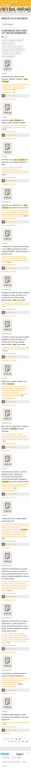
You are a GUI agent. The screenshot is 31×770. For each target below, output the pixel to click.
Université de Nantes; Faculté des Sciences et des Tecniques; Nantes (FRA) (15, 348)
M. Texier (4, 582)
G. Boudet (5, 387)
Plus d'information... (10, 92)
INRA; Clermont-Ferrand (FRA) (19, 679)
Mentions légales (16, 757)
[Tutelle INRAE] (8, 754)
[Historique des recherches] (12, 1)
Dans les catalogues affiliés (10, 27)
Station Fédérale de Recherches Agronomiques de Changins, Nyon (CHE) (15, 525)
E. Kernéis (5, 84)
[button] (3, 95)
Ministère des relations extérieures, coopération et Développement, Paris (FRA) (13, 392)
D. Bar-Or (9, 488)
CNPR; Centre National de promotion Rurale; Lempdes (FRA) (13, 635)
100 (23, 741)
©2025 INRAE (6, 757)
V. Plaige (4, 722)
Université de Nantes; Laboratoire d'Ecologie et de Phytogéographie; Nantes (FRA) (12, 169)
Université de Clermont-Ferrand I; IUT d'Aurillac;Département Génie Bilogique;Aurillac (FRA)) (13, 682)
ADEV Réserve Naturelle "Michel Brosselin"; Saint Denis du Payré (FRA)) (15, 641)
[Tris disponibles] (5, 37)
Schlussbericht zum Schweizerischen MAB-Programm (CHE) (14, 535)
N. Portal (4, 434)
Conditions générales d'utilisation (11, 761)
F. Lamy (4, 210)
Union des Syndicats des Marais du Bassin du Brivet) (15, 172)
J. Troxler (12, 531)
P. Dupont (5, 167)
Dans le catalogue (8, 24)
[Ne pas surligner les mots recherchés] (27, 33)
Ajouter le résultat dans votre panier (13, 40)
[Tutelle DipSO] (23, 754)
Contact (4, 766)
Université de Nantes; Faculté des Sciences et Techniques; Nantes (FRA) (15, 211)
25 (15, 741)
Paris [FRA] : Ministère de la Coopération (15, 395)
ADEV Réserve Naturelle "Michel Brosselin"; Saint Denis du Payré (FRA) (15, 582)
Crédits (24, 761)
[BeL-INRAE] (15, 9)
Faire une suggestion (8, 56)
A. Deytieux (5, 679)
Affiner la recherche (8, 43)
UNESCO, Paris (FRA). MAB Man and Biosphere (14, 532)
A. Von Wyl (5, 524)
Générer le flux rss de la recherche (12, 46)
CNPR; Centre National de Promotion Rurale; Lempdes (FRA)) (14, 589)
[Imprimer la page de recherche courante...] (3, 36)
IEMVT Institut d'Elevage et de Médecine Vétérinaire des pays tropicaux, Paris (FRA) (15, 388)
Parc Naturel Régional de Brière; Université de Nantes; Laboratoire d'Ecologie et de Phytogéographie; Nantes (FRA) (15, 259)
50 (19, 741)
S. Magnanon (6, 126)
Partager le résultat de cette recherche (13, 50)
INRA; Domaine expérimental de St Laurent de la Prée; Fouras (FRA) (15, 85)
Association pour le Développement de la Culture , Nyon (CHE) (15, 529)
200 (27, 741)
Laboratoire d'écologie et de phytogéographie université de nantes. (15, 126)
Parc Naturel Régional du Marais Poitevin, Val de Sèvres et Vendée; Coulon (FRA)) (15, 214)
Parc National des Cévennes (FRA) (18, 722)
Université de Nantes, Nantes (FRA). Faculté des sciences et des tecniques (15, 304)
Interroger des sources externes (11, 53)
